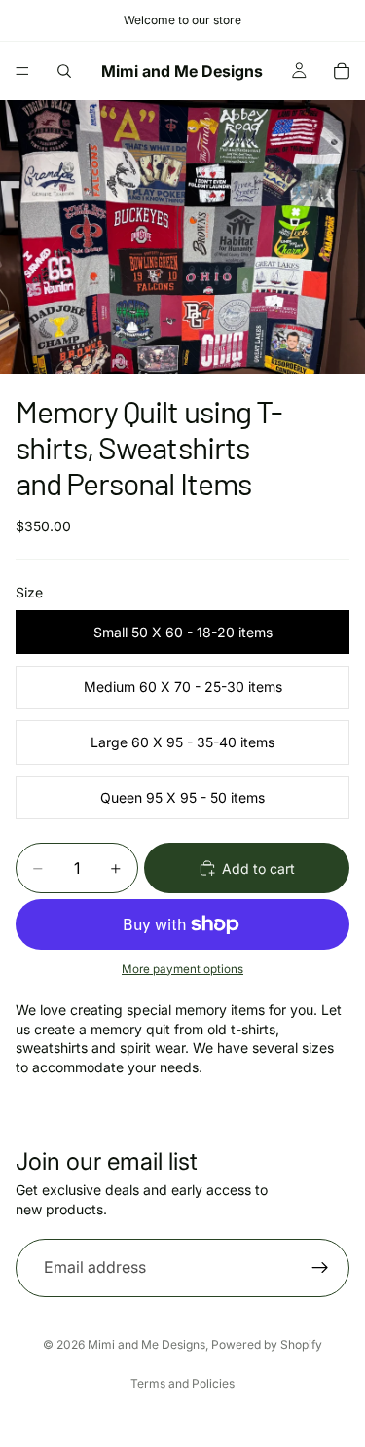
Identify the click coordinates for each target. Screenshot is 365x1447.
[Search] (64, 71)
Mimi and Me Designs (146, 1344)
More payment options (182, 969)
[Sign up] (320, 1268)
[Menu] (22, 71)
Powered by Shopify (266, 1344)
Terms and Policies (182, 1383)
